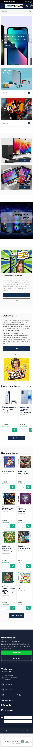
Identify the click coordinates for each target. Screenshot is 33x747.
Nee (27, 741)
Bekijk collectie (15, 438)
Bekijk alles (15, 615)
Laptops (16, 348)
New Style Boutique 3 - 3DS (24, 547)
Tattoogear (16, 658)
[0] (31, 6)
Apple (16, 300)
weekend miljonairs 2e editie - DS (22, 509)
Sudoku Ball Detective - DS (23, 472)
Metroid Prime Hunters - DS (7, 509)
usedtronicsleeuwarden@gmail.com (15, 695)
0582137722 (9, 684)
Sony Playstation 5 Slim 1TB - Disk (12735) (9, 409)
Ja (22, 741)
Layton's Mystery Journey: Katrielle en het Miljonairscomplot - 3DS (8, 590)
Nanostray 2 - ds (8, 471)
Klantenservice (16, 653)
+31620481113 (9, 690)
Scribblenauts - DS (23, 587)
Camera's (16, 354)
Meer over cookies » (17, 743)
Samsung (16, 295)
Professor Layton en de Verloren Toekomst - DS (7, 549)
